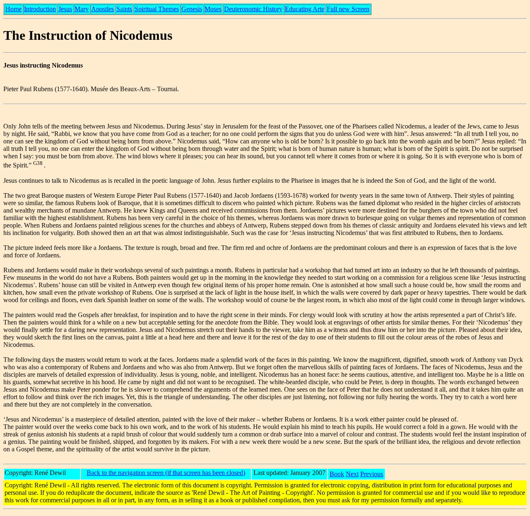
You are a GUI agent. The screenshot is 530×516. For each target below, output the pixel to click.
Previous (371, 473)
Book (337, 473)
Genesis (191, 8)
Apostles (102, 8)
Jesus (65, 8)
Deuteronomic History (253, 8)
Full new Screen (348, 8)
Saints (124, 8)
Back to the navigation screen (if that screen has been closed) (166, 472)
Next (352, 473)
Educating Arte (304, 8)
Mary (82, 8)
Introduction (40, 8)
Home (13, 8)
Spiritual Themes (157, 8)
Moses (213, 8)
